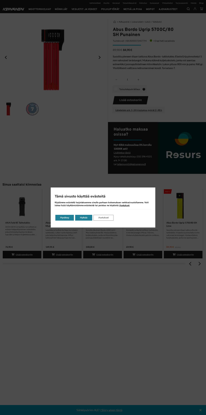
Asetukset (124, 205)
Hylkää (83, 217)
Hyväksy (64, 217)
